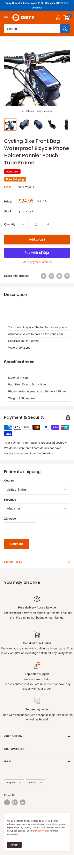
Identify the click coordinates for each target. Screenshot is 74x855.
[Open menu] (6, 17)
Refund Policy (13, 561)
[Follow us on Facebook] (7, 802)
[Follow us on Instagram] (15, 802)
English (10, 782)
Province (10, 499)
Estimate (16, 544)
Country (9, 480)
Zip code (10, 518)
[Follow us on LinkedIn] (22, 802)
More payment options (37, 262)
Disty (8, 187)
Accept (14, 844)
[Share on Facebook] (43, 276)
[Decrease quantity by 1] (23, 224)
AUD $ (32, 782)
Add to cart (37, 239)
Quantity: (10, 224)
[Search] (65, 28)
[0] (66, 17)
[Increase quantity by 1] (48, 224)
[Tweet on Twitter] (59, 276)
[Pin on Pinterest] (51, 276)
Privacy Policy (42, 830)
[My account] (58, 17)
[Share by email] (67, 276)
